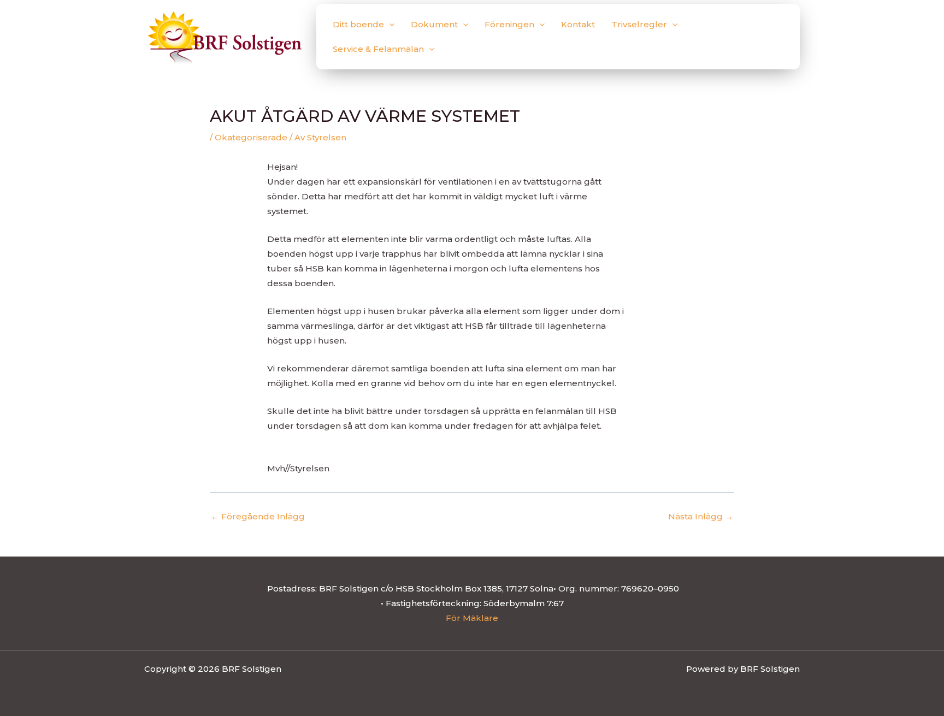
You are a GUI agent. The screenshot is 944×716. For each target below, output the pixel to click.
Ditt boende (358, 24)
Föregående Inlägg (258, 516)
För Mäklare (472, 618)
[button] (389, 24)
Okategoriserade (251, 137)
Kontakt (578, 24)
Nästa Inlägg (700, 516)
